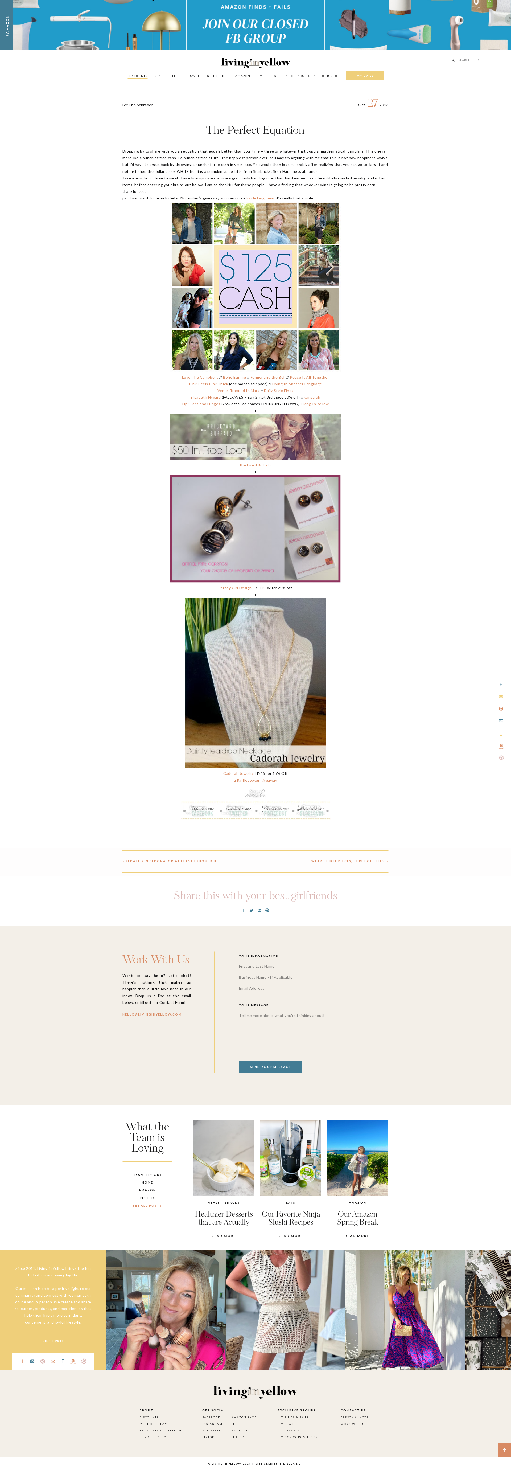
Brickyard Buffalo (255, 465)
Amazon (357, 1202)
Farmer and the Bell (268, 377)
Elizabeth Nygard (206, 397)
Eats (291, 1202)
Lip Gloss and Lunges (201, 404)
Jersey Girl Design (235, 587)
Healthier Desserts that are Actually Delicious (224, 1222)
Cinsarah (312, 397)
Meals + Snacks (224, 1202)
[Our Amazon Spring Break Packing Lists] (357, 1158)
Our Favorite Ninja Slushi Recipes (291, 1218)
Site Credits (266, 1463)
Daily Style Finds (279, 390)
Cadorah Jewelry (238, 773)
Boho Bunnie (234, 377)
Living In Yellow (315, 404)
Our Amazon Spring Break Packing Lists (357, 1222)
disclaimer (293, 1463)
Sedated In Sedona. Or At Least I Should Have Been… (181, 861)
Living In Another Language (297, 384)
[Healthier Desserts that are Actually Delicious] (223, 1158)
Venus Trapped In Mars (238, 390)
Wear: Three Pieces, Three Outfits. (348, 861)
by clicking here (260, 198)
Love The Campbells (200, 377)
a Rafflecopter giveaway (255, 780)
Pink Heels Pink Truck (208, 384)
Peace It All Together (309, 377)
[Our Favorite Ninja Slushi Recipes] (290, 1158)
